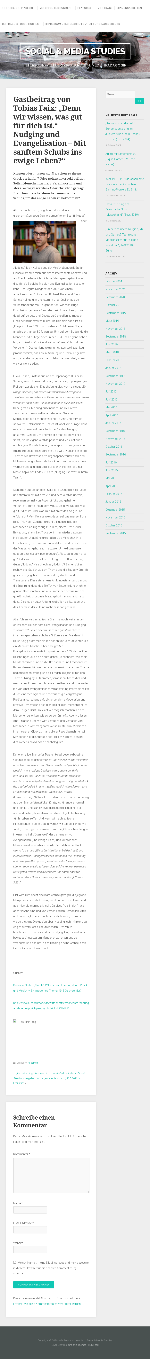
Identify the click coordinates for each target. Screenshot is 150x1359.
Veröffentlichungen (55, 8)
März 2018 (112, 352)
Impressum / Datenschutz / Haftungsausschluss (83, 24)
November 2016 (115, 439)
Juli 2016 (111, 462)
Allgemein (33, 1062)
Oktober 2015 (113, 525)
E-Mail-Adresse (23, 1223)
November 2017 (115, 383)
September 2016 (115, 454)
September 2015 (115, 533)
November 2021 (115, 289)
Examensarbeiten (129, 8)
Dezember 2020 (115, 297)
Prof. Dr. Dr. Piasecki (17, 8)
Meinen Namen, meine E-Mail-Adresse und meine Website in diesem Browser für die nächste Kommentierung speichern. (50, 1268)
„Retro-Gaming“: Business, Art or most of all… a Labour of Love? (50, 1073)
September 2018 (115, 336)
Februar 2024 (113, 281)
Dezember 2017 (115, 376)
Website (18, 1243)
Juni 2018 (111, 344)
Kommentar (21, 1154)
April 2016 (111, 486)
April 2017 (111, 415)
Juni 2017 (111, 399)
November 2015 (115, 517)
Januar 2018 (113, 368)
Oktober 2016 (113, 446)
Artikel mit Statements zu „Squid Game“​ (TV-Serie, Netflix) (120, 159)
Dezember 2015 (115, 509)
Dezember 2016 (115, 431)
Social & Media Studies (75, 51)
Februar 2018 (113, 360)
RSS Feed (93, 1344)
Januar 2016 (113, 501)
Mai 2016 (111, 478)
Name (18, 1203)
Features (84, 8)
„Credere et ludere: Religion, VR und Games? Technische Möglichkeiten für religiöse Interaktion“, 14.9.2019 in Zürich (124, 240)
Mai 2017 (111, 407)
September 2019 (115, 313)
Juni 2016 (111, 470)
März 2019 (112, 320)
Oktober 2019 (113, 305)
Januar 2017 (113, 423)
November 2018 (115, 328)
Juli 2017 (111, 391)
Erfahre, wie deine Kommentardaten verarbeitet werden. (47, 1304)
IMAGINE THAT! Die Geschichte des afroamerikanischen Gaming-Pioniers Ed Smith (124, 184)
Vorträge (105, 8)
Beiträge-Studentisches (20, 24)
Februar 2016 (113, 494)
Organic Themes (77, 1344)
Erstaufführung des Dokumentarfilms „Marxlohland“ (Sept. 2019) (122, 210)
